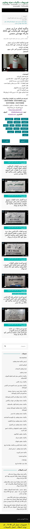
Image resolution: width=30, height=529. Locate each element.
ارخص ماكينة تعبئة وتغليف (20, 361)
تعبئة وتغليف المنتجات (21, 368)
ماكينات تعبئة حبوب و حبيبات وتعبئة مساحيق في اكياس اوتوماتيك (17, 392)
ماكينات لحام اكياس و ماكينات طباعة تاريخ (15, 445)
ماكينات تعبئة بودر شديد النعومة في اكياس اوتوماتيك (15, 386)
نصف (25, 135)
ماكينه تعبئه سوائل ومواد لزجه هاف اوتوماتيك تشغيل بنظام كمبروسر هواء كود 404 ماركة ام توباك (16, 476)
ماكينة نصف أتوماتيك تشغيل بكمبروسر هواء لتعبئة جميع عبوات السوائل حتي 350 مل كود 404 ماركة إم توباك (15, 507)
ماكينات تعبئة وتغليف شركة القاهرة (17, 421)
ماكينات (8, 128)
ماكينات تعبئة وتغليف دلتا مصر (19, 293)
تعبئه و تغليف (23, 372)
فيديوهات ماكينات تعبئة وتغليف (15, 2)
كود (11, 125)
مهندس (10, 131)
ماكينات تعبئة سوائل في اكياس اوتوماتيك (16, 397)
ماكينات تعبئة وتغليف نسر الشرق (18, 424)
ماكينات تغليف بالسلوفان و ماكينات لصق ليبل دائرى (16, 429)
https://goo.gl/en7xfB (15, 110)
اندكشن (16, 122)
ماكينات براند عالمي (21, 381)
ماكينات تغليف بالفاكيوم (20, 434)
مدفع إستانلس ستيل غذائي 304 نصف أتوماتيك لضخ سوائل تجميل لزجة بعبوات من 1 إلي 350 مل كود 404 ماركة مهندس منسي (15, 499)
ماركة (16, 128)
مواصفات (24, 459)
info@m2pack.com (17, 112)
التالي (6, 141)
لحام (5, 125)
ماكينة (24, 131)
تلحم (9, 122)
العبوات (24, 122)
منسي (17, 131)
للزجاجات (24, 128)
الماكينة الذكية (23, 365)
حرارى (24, 125)
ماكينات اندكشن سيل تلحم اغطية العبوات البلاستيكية (16, 38)
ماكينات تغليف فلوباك (21, 441)
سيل (17, 125)
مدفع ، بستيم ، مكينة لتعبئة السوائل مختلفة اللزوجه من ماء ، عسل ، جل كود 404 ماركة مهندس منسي (15, 491)
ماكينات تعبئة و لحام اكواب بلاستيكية (17, 404)
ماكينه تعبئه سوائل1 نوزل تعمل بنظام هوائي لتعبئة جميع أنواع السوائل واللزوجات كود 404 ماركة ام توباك (15, 484)
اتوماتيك (24, 119)
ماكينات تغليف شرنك (21, 437)
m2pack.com (12, 114)
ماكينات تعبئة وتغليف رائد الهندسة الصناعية (15, 417)
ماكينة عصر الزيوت (21, 452)
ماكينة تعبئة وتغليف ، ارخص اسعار (18, 448)
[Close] (28, 524)
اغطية (16, 119)
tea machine (23, 357)
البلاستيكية (8, 119)
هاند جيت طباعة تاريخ (21, 463)
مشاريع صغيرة (23, 456)
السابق (23, 141)
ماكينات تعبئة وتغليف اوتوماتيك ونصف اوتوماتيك (17, 409)
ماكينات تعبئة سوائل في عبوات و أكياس (16, 400)
